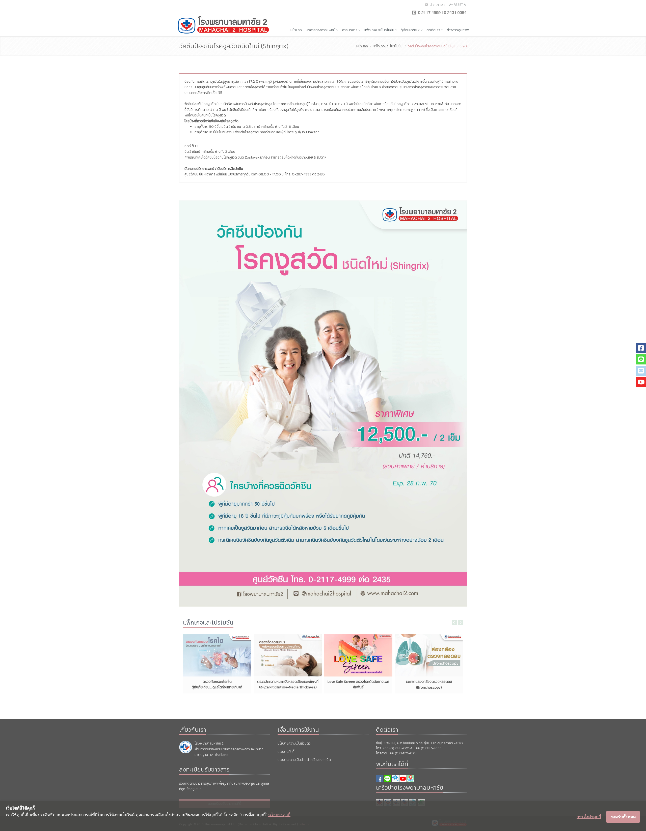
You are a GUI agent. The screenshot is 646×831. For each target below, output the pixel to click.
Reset (458, 4)
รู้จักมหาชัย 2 (410, 30)
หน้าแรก (296, 30)
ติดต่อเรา (433, 30)
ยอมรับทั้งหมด (623, 816)
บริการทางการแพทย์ (321, 30)
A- (465, 4)
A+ (451, 4)
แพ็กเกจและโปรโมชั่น (379, 30)
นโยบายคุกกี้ (279, 814)
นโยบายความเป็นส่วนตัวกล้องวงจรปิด (304, 759)
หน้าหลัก (362, 46)
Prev (454, 622)
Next (460, 622)
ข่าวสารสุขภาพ (458, 30)
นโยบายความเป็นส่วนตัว (294, 743)
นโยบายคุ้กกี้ (286, 751)
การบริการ (350, 30)
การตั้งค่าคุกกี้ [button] (589, 816)
